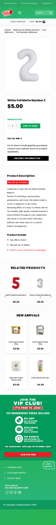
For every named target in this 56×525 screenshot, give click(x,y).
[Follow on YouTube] (19, 492)
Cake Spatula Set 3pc (40, 378)
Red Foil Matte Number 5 (16, 295)
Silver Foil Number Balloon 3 (40, 296)
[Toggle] (5, 467)
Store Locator (11, 3)
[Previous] (5, 293)
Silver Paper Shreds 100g (40, 343)
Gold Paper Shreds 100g (16, 343)
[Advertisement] (21, 512)
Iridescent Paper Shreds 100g (16, 379)
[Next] (50, 293)
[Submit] (50, 12)
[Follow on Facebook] (7, 492)
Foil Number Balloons (26, 32)
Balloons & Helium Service (26, 30)
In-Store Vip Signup (29, 3)
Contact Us (46, 3)
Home (7, 30)
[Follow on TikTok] (15, 492)
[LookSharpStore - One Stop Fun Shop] (8, 12)
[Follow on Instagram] (11, 492)
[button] (19, 12)
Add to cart (30, 126)
